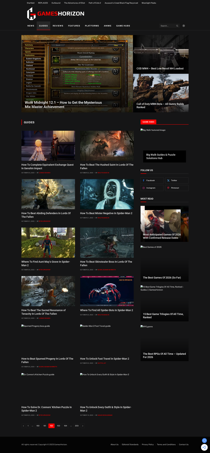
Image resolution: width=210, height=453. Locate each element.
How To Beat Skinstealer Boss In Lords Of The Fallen (106, 263)
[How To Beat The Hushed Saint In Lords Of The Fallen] (107, 146)
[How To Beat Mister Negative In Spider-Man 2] (107, 194)
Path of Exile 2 (95, 3)
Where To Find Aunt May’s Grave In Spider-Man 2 (45, 263)
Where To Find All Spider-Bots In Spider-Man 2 (106, 310)
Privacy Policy (148, 444)
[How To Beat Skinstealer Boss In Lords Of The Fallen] (107, 243)
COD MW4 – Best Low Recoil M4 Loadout (160, 68)
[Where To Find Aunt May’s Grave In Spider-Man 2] (48, 243)
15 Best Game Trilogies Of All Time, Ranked (163, 316)
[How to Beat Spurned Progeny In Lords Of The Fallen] (48, 340)
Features (74, 26)
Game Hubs (123, 26)
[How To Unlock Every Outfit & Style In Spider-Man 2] (107, 388)
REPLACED (43, 3)
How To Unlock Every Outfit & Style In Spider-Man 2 (105, 409)
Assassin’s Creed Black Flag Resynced (121, 3)
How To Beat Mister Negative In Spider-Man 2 (106, 213)
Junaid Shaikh (44, 173)
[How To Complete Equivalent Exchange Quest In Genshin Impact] (48, 146)
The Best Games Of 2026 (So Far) (162, 277)
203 (76, 426)
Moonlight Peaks (149, 3)
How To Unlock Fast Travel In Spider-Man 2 (104, 358)
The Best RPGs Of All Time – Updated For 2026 (164, 355)
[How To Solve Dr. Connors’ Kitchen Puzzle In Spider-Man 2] (48, 388)
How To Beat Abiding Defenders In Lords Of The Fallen (46, 215)
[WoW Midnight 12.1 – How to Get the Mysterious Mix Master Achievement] (77, 73)
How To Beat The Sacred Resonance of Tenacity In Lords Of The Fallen (43, 312)
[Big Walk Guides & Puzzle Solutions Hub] (165, 142)
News (30, 26)
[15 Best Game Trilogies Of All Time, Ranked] (165, 303)
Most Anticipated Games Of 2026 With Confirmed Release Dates (162, 236)
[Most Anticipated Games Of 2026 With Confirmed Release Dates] (165, 224)
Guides (43, 26)
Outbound (56, 3)
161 (44, 426)
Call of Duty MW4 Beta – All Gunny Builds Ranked (160, 105)
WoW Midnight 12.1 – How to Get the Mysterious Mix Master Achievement (63, 104)
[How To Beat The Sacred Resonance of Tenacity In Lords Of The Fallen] (48, 291)
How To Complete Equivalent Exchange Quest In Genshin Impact (47, 166)
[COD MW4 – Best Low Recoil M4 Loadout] (161, 54)
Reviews (58, 26)
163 (58, 426)
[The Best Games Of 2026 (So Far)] (165, 264)
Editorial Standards (130, 444)
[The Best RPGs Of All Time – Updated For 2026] (165, 343)
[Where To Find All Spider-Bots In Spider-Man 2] (107, 291)
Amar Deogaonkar (105, 415)
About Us (115, 444)
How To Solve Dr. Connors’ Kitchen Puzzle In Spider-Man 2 (46, 409)
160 (37, 426)
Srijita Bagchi (103, 173)
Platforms (92, 26)
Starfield (30, 3)
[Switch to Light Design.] (183, 25)
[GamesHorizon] (55, 13)
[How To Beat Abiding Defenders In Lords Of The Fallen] (48, 194)
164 (65, 426)
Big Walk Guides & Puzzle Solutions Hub (160, 156)
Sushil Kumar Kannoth (107, 269)
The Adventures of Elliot (74, 3)
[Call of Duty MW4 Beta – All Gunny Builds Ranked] (161, 93)
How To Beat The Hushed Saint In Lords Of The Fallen (106, 166)
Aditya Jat (102, 363)
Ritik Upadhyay (44, 221)
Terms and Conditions (166, 444)
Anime (107, 26)
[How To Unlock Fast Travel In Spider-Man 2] (107, 340)
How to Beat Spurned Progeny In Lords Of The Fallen (47, 360)
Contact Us (184, 444)
